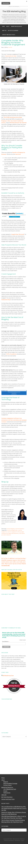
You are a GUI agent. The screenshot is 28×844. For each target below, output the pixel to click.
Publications (6, 792)
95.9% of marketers (11, 354)
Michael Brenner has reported (18, 122)
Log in (22, 840)
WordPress (17, 840)
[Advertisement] (14, 611)
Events (5, 791)
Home (3, 777)
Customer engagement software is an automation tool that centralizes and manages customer (14, 420)
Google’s (13, 234)
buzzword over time (10, 56)
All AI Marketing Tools (9, 789)
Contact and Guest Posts (7, 799)
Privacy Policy (7, 785)
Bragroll (5, 781)
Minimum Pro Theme (18, 838)
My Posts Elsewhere (6, 797)
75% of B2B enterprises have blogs (13, 117)
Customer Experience (19, 528)
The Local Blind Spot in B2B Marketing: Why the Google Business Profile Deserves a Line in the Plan (13, 808)
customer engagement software (14, 531)
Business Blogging (11, 528)
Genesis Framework (9, 840)
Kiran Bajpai (8, 533)
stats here (18, 154)
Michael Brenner (15, 533)
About (3, 780)
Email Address (5, 641)
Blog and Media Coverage (10, 783)
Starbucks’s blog (5, 299)
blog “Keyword (20, 234)
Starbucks (8, 534)
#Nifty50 (3, 795)
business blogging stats (12, 530)
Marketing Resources (7, 787)
